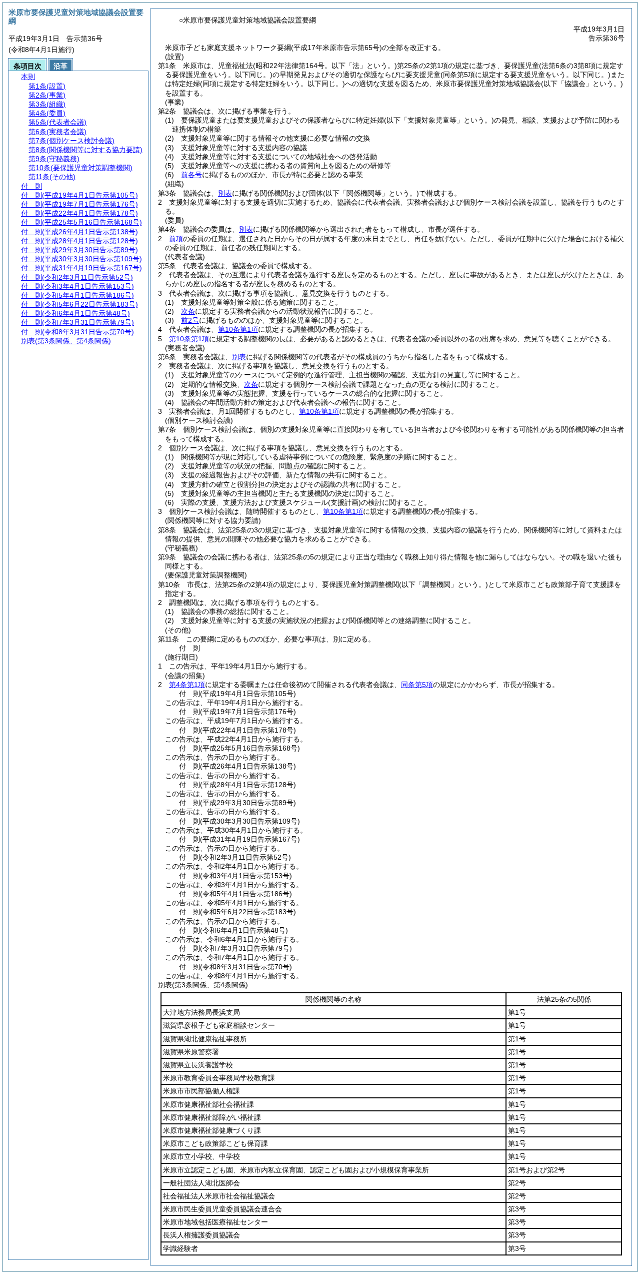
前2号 (190, 320)
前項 (176, 239)
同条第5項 (417, 685)
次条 (188, 311)
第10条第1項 (238, 329)
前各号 (191, 175)
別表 (225, 193)
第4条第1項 (187, 685)
